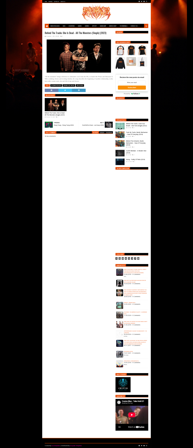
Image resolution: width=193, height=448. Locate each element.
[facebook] (139, 1)
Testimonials (123, 26)
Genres (87, 26)
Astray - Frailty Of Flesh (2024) (135, 159)
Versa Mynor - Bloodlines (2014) (131, 361)
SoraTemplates (55, 445)
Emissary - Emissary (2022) (129, 302)
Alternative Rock (56, 85)
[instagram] (146, 1)
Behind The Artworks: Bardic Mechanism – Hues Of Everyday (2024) (136, 143)
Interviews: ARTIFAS (128, 351)
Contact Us (63, 1)
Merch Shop (112, 26)
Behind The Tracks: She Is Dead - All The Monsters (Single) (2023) (55, 114)
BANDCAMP (103, 26)
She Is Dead (80, 85)
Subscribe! (132, 87)
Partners (50, 1)
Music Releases (55, 26)
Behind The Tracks (69, 85)
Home (46, 1)
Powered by (127, 93)
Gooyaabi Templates (76, 445)
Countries (72, 26)
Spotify (94, 26)
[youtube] (144, 1)
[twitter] (142, 1)
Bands (80, 26)
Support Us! (56, 1)
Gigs (64, 26)
